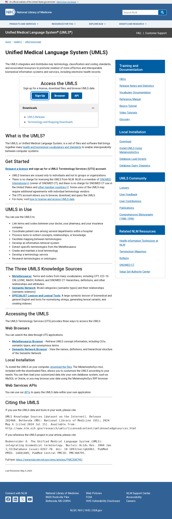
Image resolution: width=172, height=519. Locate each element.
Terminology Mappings (132, 251)
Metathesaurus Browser (27, 341)
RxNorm (124, 258)
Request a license (16, 168)
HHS (87, 510)
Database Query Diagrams (134, 165)
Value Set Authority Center (134, 271)
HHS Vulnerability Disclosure (103, 501)
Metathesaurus (22, 276)
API (77, 95)
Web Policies (94, 493)
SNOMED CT (126, 265)
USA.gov (97, 510)
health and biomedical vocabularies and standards (52, 147)
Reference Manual (130, 99)
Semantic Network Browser (29, 349)
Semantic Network (24, 288)
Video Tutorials (128, 112)
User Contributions (130, 201)
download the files (61, 367)
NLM (73, 510)
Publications (126, 208)
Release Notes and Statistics (136, 85)
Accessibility (134, 497)
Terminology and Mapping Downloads (50, 122)
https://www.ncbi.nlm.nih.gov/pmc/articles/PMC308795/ (49, 459)
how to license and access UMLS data (52, 199)
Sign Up (40, 95)
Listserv (124, 187)
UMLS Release (36, 117)
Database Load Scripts (132, 159)
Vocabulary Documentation (135, 92)
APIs (27, 392)
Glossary (124, 119)
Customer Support (156, 33)
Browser (59, 95)
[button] (162, 12)
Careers (131, 501)
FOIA (89, 497)
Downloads (30, 108)
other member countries (52, 187)
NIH (80, 510)
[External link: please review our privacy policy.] (15, 499)
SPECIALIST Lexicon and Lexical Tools (36, 295)
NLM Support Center (138, 493)
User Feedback (128, 194)
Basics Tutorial (128, 106)
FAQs (122, 79)
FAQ (138, 33)
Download (125, 141)
